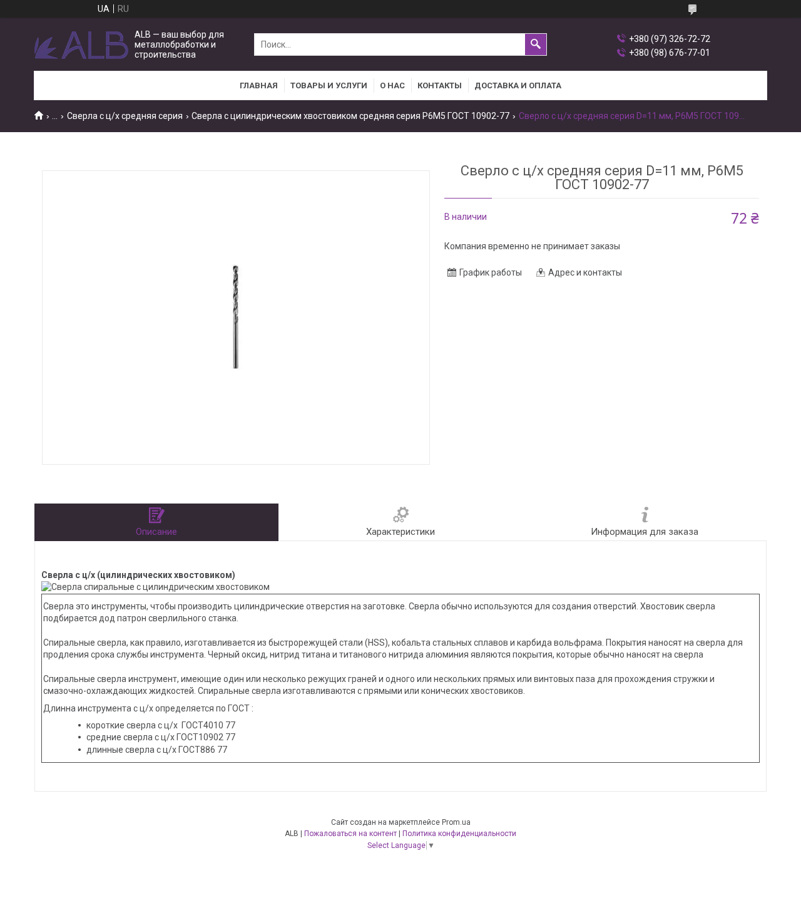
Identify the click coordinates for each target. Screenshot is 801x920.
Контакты (439, 85)
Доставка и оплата (517, 85)
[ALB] (81, 44)
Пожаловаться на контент (350, 833)
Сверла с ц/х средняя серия (125, 116)
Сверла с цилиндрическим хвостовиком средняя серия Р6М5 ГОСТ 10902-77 (350, 116)
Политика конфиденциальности (459, 833)
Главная (259, 85)
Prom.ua (456, 822)
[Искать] (535, 44)
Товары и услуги (328, 85)
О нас (392, 85)
